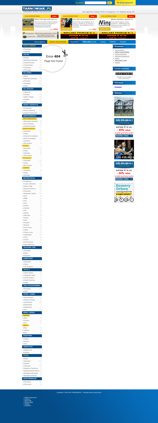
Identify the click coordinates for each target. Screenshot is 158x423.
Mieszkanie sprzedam (31, 121)
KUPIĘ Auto (27, 181)
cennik (89, 42)
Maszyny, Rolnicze (30, 189)
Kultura (26, 339)
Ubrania (26, 320)
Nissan (26, 218)
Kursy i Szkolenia (29, 110)
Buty (25, 318)
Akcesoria (27, 255)
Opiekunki (27, 92)
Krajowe (26, 352)
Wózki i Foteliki (28, 97)
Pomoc (117, 58)
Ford (25, 203)
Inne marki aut (28, 242)
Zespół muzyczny (29, 280)
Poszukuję (27, 49)
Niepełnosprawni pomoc (31, 371)
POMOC (113, 42)
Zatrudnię (27, 51)
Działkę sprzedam (29, 126)
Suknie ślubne (28, 273)
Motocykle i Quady (30, 193)
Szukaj (103, 42)
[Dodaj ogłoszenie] (125, 3)
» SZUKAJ (26, 399)
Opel (25, 220)
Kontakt (123, 42)
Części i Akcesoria (30, 184)
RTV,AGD (27, 81)
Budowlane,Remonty (30, 60)
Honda (26, 205)
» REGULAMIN (28, 402)
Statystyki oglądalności (122, 56)
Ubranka (26, 94)
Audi (25, 196)
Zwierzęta (27, 366)
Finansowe (27, 67)
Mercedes (27, 215)
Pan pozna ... (28, 382)
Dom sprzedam (29, 124)
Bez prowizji (28, 143)
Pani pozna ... (28, 384)
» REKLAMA (27, 401)
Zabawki (26, 99)
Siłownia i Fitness (29, 300)
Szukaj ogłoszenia (121, 54)
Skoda (26, 230)
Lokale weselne (29, 278)
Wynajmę (27, 153)
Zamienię (27, 141)
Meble (26, 76)
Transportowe (28, 65)
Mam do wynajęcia (30, 138)
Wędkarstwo (28, 307)
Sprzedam (27, 83)
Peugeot (26, 222)
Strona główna (39, 42)
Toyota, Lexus (28, 232)
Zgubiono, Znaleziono (31, 368)
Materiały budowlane (30, 78)
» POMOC (26, 404)
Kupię (26, 86)
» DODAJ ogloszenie (30, 397)
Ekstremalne (28, 305)
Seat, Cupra (28, 227)
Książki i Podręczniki (30, 113)
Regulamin (74, 42)
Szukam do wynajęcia (31, 136)
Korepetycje (28, 108)
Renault (26, 225)
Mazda (26, 213)
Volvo (26, 237)
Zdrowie (26, 363)
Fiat (25, 201)
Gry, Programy (28, 266)
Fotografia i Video (29, 275)
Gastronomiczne (29, 63)
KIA (25, 210)
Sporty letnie (28, 302)
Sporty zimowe (28, 297)
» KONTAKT (27, 405)
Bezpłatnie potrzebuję (31, 373)
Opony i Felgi (28, 186)
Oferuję (26, 58)
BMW (25, 198)
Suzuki (26, 239)
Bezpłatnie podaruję (30, 375)
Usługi (26, 282)
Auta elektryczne (29, 244)
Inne (25, 102)
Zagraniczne (28, 350)
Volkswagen (28, 235)
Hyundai (26, 208)
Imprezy (26, 341)
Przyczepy (27, 191)
